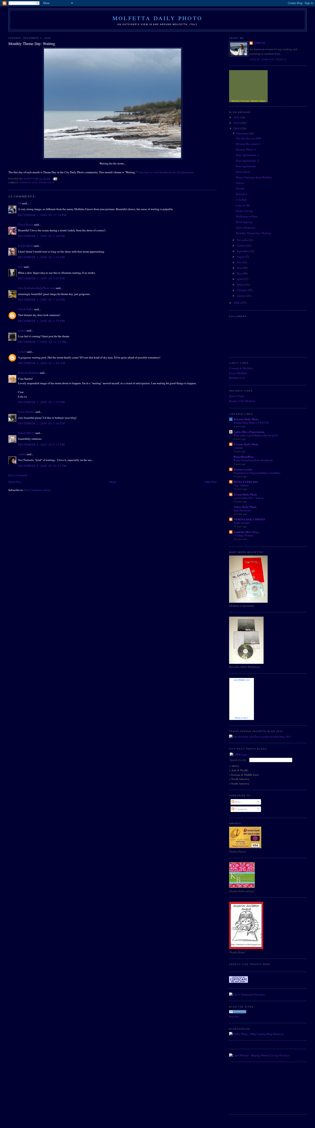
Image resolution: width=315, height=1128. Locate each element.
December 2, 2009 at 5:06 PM (41, 423)
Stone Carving (244, 211)
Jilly (20, 267)
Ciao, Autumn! (241, 485)
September (243, 251)
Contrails (238, 447)
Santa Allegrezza (245, 227)
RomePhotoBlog (244, 457)
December (243, 133)
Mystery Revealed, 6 (248, 144)
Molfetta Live (237, 378)
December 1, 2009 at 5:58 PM (41, 321)
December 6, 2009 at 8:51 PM (41, 444)
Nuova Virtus (236, 396)
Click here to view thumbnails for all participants (165, 172)
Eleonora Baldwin (28, 373)
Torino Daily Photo (245, 494)
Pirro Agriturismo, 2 (247, 161)
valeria (22, 454)
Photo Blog (234, 1016)
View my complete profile (268, 59)
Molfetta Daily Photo (157, 18)
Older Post (211, 482)
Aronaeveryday (243, 469)
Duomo (240, 188)
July (239, 262)
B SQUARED (25, 246)
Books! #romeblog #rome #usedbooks (253, 460)
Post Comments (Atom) (37, 490)
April (240, 279)
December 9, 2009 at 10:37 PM (42, 466)
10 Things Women (243, 535)
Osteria (240, 183)
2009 (237, 128)
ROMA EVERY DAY (246, 482)
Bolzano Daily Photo (246, 419)
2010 (237, 123)
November (243, 240)
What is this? (241, 718)
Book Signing (244, 222)
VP (19, 203)
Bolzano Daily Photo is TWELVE (251, 422)
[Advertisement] (250, 1087)
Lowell (22, 352)
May (240, 273)
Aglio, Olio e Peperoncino (249, 432)
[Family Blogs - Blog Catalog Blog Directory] (256, 1034)
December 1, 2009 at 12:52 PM (42, 215)
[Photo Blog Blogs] (237, 1012)
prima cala (46, 182)
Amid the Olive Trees (246, 532)
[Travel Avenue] (260, 736)
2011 (237, 117)
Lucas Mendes (26, 412)
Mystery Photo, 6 (246, 149)
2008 (237, 303)
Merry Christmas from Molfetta (254, 177)
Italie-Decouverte (242, 510)
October (242, 245)
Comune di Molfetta (241, 368)
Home (113, 482)
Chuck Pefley (25, 309)
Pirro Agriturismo (246, 166)
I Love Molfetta (238, 373)
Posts (237, 802)
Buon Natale (243, 172)
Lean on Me (243, 205)
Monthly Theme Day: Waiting (253, 233)
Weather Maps (258, 101)
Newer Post (14, 482)
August (241, 257)
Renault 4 (241, 194)
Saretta (259, 43)
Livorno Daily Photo (246, 444)
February (242, 290)
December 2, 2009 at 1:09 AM (41, 363)
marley (22, 330)
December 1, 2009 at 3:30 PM (41, 299)
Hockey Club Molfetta (242, 401)
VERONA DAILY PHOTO (249, 519)
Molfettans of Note (247, 216)
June (240, 268)
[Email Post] (55, 179)
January (241, 296)
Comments (240, 809)
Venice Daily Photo (245, 507)
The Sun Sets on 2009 (248, 138)
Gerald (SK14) (26, 433)
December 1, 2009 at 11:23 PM (42, 342)
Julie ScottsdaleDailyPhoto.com (36, 288)
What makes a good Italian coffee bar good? (256, 435)
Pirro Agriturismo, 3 (247, 155)
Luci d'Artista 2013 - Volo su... (249, 498)
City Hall (241, 200)
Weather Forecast (240, 101)
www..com (241, 680)
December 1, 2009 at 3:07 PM (41, 278)
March (241, 284)
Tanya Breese (25, 224)
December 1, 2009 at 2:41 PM (41, 257)
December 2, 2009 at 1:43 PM (41, 402)
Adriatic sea (28, 182)
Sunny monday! (242, 522)
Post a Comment (17, 475)
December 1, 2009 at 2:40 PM (41, 236)
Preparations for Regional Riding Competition (257, 472)
